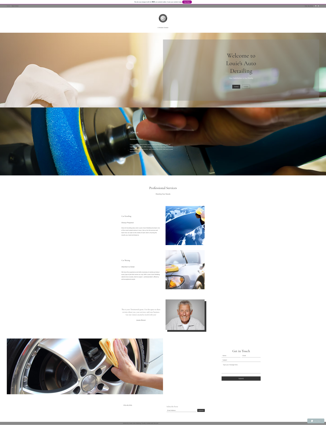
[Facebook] (318, 6)
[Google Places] (316, 6)
